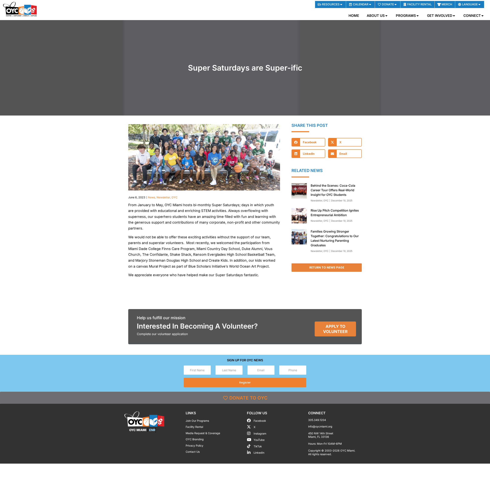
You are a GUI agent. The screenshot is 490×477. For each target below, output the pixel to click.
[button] (308, 142)
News (151, 197)
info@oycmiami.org (320, 426)
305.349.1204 (317, 420)
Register (245, 382)
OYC (174, 197)
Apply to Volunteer (335, 329)
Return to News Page (326, 267)
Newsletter (163, 197)
